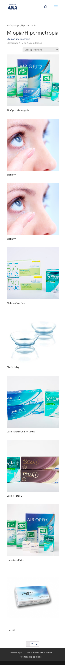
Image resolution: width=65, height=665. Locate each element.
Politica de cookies (31, 656)
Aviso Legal (16, 652)
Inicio (9, 25)
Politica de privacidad (39, 652)
